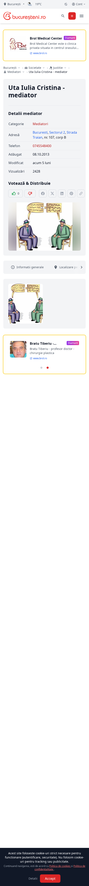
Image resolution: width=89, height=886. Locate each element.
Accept (50, 878)
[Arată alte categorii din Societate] (44, 67)
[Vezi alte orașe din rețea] (19, 67)
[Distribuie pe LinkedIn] (62, 193)
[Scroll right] (79, 267)
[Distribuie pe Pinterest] (71, 193)
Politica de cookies (60, 866)
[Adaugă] (72, 16)
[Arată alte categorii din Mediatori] (23, 72)
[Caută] (63, 16)
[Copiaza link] (81, 193)
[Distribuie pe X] (52, 193)
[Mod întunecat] (66, 4)
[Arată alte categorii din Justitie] (65, 67)
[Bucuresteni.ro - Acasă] (24, 16)
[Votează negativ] (30, 193)
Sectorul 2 (57, 132)
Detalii (33, 878)
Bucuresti (40, 132)
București (10, 68)
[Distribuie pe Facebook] (43, 193)
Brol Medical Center (46, 38)
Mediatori (40, 124)
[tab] (41, 367)
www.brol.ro (40, 53)
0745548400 (42, 146)
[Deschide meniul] (81, 16)
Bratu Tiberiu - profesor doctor (42, 343)
